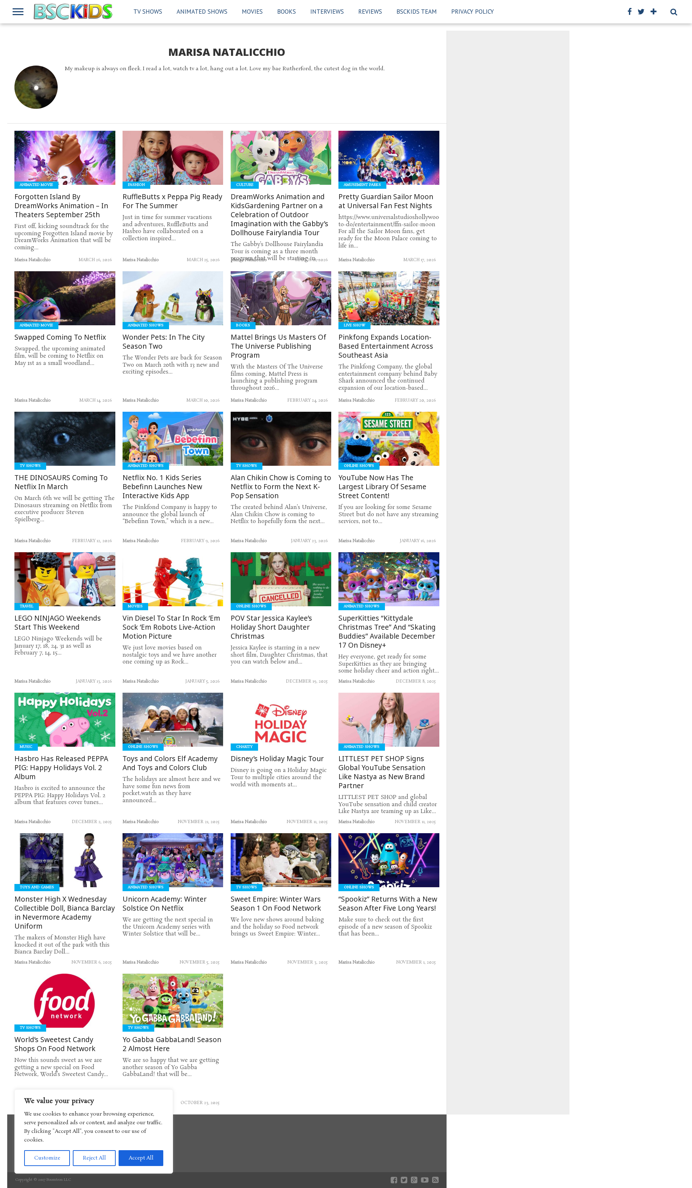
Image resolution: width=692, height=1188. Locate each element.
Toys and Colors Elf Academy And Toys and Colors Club (170, 763)
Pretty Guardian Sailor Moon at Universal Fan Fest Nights (385, 201)
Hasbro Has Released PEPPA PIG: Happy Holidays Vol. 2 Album (61, 767)
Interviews (327, 11)
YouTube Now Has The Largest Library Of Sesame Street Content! (382, 486)
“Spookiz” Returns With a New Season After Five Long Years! (387, 904)
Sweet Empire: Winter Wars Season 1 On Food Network (276, 904)
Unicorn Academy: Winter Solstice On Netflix (165, 904)
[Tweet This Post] (65, 173)
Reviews (370, 11)
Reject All (94, 1158)
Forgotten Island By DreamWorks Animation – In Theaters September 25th (61, 205)
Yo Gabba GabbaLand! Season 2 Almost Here (172, 1044)
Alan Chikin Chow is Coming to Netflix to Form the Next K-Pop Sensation (281, 486)
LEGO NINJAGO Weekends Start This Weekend (57, 623)
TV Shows (147, 11)
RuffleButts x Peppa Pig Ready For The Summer (172, 201)
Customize (47, 1158)
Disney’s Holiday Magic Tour (277, 758)
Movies (252, 11)
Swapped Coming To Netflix (60, 337)
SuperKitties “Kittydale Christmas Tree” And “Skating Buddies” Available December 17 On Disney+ (387, 632)
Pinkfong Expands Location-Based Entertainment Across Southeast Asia (385, 346)
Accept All (141, 1158)
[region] (93, 1131)
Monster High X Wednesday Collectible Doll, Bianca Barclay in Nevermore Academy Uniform (64, 913)
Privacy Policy (472, 11)
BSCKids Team (416, 11)
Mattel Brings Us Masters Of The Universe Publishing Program (278, 346)
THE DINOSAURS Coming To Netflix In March (61, 482)
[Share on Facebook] (50, 173)
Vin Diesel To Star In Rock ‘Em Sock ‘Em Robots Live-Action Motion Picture (171, 627)
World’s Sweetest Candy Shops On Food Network (55, 1044)
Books (286, 11)
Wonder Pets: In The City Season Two (164, 342)
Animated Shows (202, 11)
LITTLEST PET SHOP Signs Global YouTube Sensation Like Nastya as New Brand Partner (381, 772)
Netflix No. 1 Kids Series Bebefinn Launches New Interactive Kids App (162, 486)
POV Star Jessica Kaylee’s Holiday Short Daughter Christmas (271, 627)
